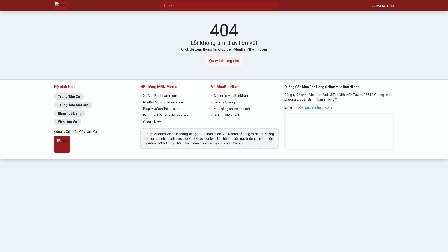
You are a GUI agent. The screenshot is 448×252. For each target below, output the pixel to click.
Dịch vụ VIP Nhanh (225, 115)
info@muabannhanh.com (313, 107)
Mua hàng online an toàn (230, 109)
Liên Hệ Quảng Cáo (226, 102)
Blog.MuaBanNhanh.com (160, 109)
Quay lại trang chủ (224, 61)
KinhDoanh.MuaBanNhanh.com (164, 115)
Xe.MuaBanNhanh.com (158, 96)
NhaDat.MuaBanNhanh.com (162, 102)
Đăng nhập (385, 5)
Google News (151, 122)
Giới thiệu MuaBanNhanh (230, 96)
